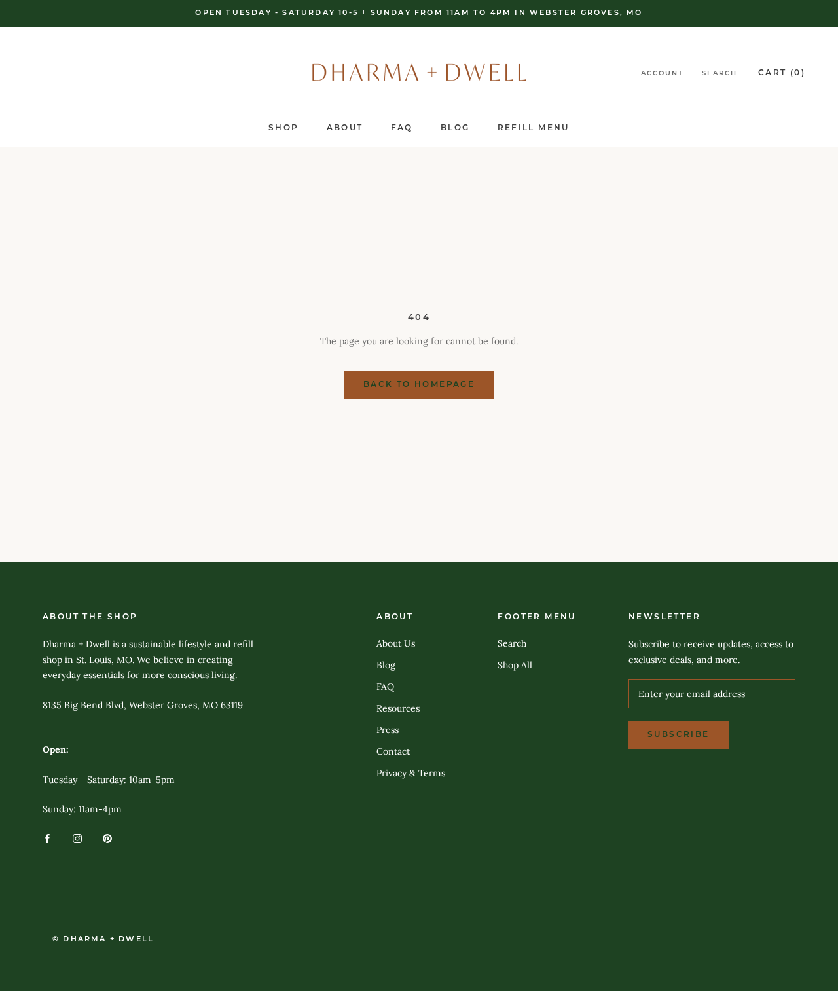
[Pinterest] (107, 837)
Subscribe (678, 735)
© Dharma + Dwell (103, 939)
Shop (283, 128)
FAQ (402, 128)
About (345, 128)
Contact (393, 751)
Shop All (515, 665)
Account (662, 73)
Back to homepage (419, 385)
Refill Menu (534, 128)
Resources (398, 708)
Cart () (781, 73)
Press (387, 730)
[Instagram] (77, 837)
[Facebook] (47, 837)
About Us (395, 643)
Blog (455, 128)
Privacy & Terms (410, 773)
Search (719, 73)
